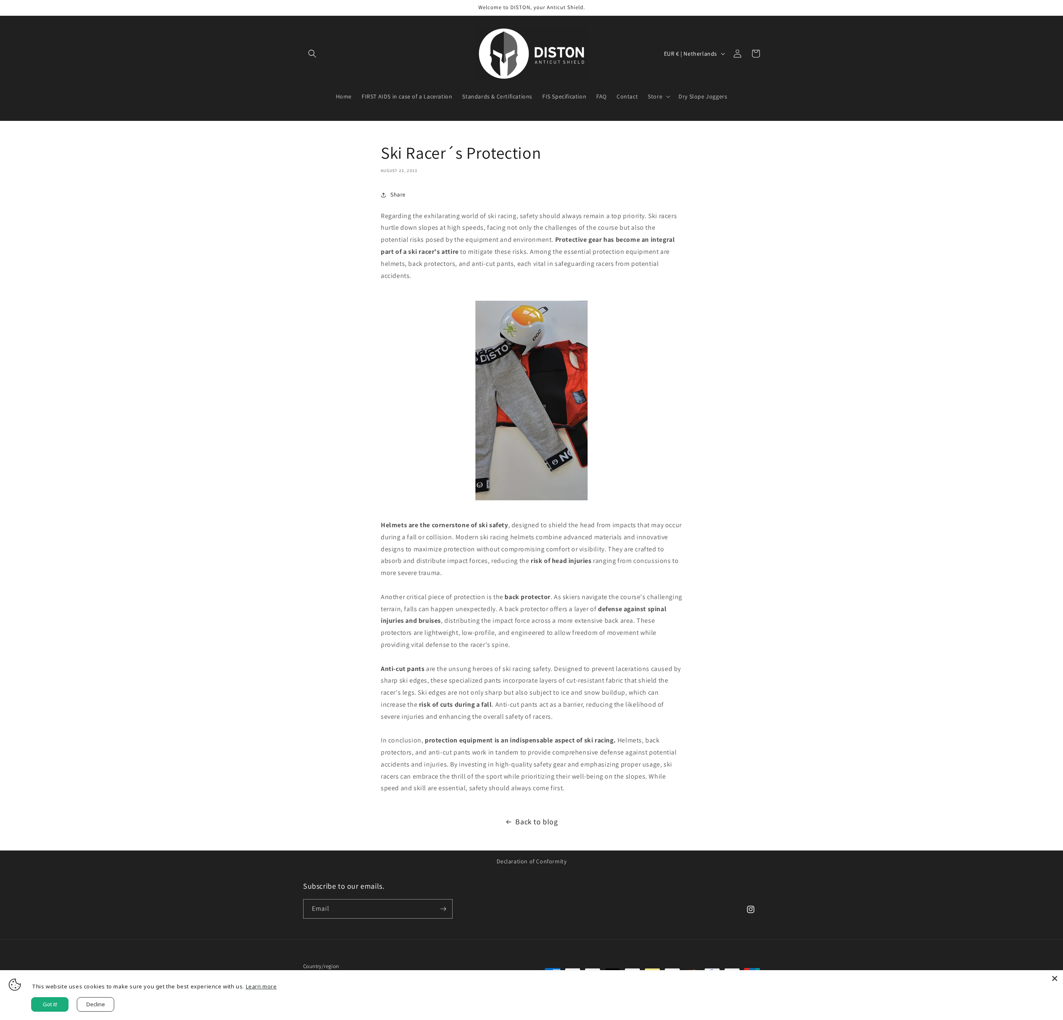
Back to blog (536, 821)
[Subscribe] (443, 909)
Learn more (261, 986)
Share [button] (398, 194)
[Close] (1055, 978)
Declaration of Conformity (532, 861)
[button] (312, 53)
